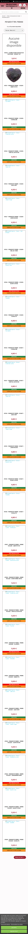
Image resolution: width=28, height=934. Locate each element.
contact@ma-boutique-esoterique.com (21, 1)
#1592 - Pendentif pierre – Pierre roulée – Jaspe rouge (14, 742)
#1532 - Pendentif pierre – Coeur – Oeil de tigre (14, 250)
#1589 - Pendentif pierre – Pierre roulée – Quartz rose (14, 807)
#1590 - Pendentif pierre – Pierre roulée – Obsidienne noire (14, 774)
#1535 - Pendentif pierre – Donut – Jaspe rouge (14, 446)
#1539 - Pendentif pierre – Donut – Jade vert (14, 414)
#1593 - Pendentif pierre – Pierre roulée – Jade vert (14, 709)
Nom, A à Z (12, 30)
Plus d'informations (5, 924)
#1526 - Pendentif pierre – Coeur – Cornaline (14, 119)
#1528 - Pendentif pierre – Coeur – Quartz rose (14, 283)
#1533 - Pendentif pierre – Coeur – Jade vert (14, 184)
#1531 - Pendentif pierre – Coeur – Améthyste (14, 86)
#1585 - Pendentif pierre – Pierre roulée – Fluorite (14, 643)
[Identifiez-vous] (20, 5)
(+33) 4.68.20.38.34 (5, 1)
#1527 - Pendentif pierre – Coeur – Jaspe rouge (14, 217)
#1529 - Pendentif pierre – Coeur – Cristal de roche (14, 151)
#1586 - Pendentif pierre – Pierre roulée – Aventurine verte (14, 578)
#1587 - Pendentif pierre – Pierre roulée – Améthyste (14, 545)
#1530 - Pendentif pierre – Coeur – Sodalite (14, 315)
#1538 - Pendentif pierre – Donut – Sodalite (14, 512)
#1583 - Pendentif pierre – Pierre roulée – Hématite (14, 676)
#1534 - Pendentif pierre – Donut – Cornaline (14, 348)
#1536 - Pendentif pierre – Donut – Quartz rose (14, 479)
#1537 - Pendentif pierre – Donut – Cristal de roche (14, 381)
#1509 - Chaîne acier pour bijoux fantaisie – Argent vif (14, 53)
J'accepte (14, 927)
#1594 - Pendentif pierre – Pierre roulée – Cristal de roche (14, 610)
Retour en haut (20, 857)
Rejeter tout (14, 931)
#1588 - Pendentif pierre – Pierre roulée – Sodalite (14, 840)
